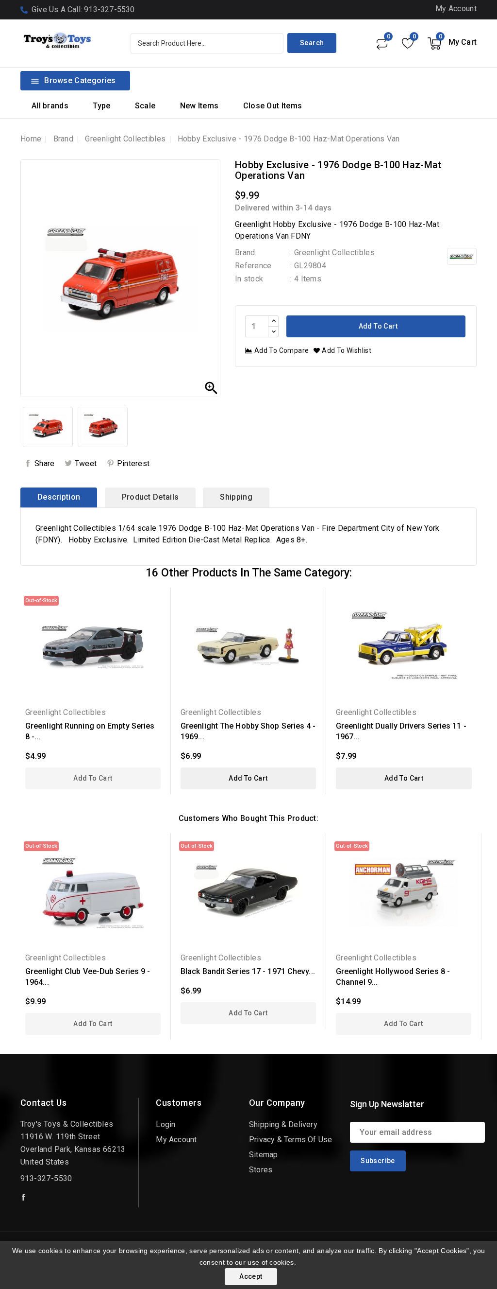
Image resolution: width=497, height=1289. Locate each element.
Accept (250, 1276)
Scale (145, 105)
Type (101, 105)
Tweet (86, 463)
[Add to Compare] (157, 635)
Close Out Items (272, 105)
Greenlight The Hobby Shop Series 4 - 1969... (248, 731)
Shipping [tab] (236, 497)
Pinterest (133, 463)
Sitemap (263, 1154)
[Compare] (381, 43)
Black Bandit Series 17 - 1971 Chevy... (248, 971)
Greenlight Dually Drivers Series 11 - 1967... (401, 731)
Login (165, 1124)
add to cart (92, 778)
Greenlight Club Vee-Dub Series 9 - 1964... (87, 977)
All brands (50, 105)
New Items (199, 105)
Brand (245, 252)
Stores (260, 1169)
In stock (249, 278)
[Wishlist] (407, 43)
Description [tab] (58, 497)
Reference (253, 265)
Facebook (24, 1197)
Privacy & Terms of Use (290, 1139)
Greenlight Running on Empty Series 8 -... (89, 731)
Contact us (43, 1102)
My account (176, 1139)
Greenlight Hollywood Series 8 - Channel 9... (393, 977)
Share (44, 463)
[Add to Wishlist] (157, 618)
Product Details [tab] (150, 497)
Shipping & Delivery (283, 1124)
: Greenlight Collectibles (332, 252)
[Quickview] (157, 601)
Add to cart (377, 326)
